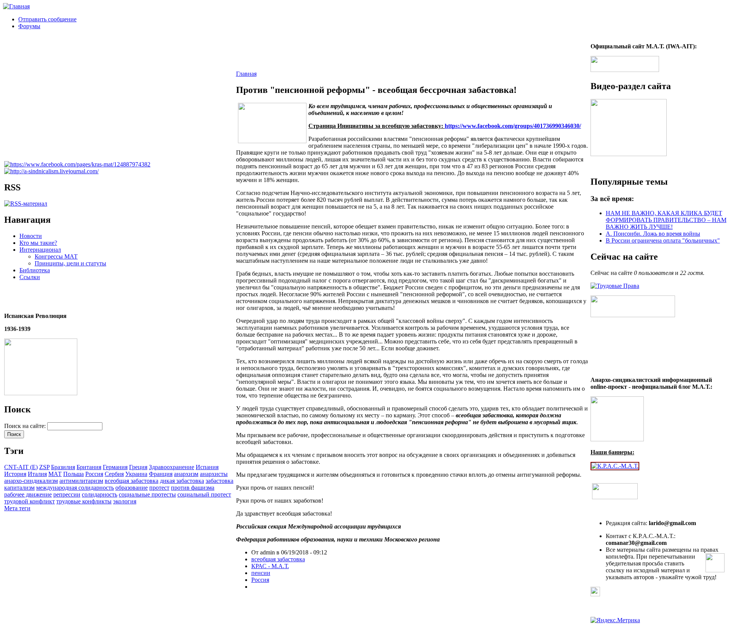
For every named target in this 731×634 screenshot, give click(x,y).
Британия (89, 467)
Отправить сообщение (47, 19)
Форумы (29, 26)
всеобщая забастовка (131, 480)
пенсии (260, 573)
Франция (160, 474)
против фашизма (192, 487)
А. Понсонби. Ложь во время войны (653, 233)
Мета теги (17, 508)
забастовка (219, 480)
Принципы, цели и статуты (70, 263)
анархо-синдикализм (31, 480)
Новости (30, 236)
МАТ (55, 474)
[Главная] (16, 6)
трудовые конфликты (84, 501)
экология (124, 501)
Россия (94, 474)
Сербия (114, 474)
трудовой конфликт (29, 501)
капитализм (19, 487)
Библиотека (34, 270)
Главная (246, 73)
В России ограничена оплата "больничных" (663, 240)
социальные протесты (147, 494)
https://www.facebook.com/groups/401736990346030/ (513, 126)
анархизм (186, 474)
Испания (207, 467)
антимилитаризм (81, 480)
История (15, 474)
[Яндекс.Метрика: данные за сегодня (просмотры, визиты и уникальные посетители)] (615, 620)
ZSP (44, 467)
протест (159, 487)
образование (131, 487)
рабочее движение (28, 494)
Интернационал (40, 249)
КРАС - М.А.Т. (270, 566)
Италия (37, 474)
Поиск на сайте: (25, 426)
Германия (115, 467)
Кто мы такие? (38, 243)
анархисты (214, 474)
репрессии (66, 494)
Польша (73, 474)
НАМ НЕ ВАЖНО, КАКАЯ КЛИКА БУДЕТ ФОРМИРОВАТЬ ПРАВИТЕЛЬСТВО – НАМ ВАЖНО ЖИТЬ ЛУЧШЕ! (666, 220)
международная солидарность (75, 487)
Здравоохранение (171, 467)
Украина (136, 474)
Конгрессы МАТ (56, 256)
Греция (138, 467)
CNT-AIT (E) (21, 467)
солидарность (99, 494)
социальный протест (204, 494)
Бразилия (63, 467)
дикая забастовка (182, 480)
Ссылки (29, 277)
